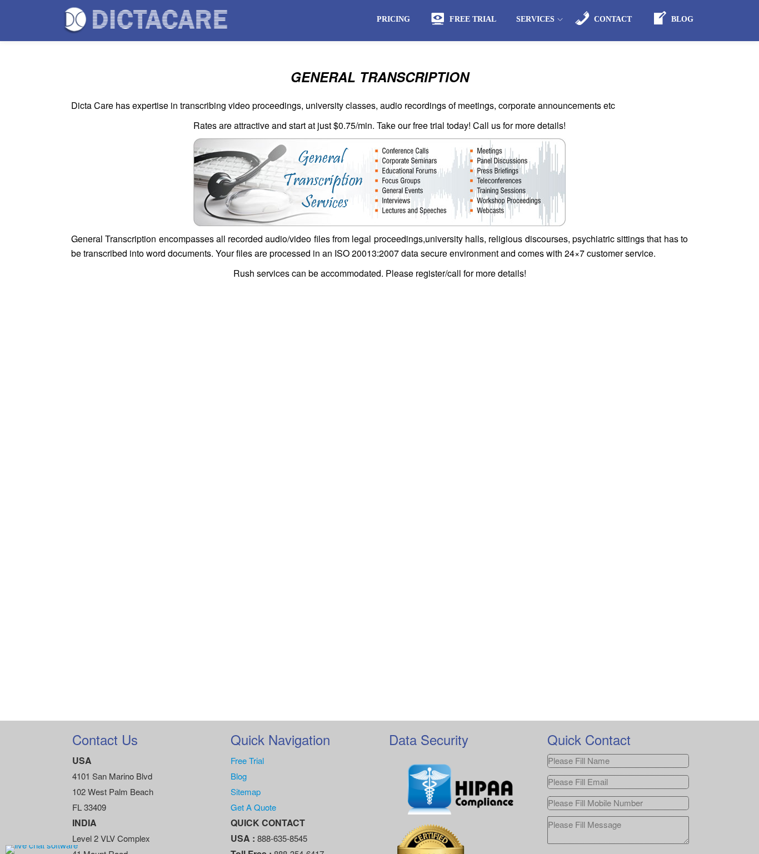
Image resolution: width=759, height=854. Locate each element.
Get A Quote (253, 807)
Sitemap (246, 791)
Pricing (393, 19)
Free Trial (247, 760)
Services (535, 19)
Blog (239, 776)
